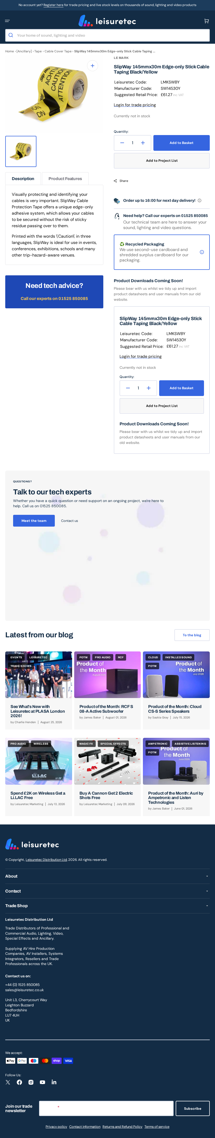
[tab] (23, 178)
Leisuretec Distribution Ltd (46, 859)
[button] (7, 21)
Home (9, 51)
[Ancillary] (24, 51)
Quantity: (121, 131)
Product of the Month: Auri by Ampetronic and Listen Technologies (175, 798)
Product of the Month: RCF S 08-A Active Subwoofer (106, 708)
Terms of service (156, 1126)
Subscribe (192, 1108)
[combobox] (107, 35)
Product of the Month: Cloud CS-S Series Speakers (174, 708)
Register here (53, 5)
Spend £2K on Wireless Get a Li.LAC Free (37, 795)
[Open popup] (199, 200)
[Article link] (38, 690)
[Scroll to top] (208, 1131)
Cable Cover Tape (58, 51)
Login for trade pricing (135, 105)
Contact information (84, 1126)
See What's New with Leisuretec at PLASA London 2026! (37, 711)
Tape (38, 51)
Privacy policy (56, 1126)
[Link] (107, 546)
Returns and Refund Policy (122, 1126)
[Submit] (11, 35)
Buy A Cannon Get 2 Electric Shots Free (106, 795)
